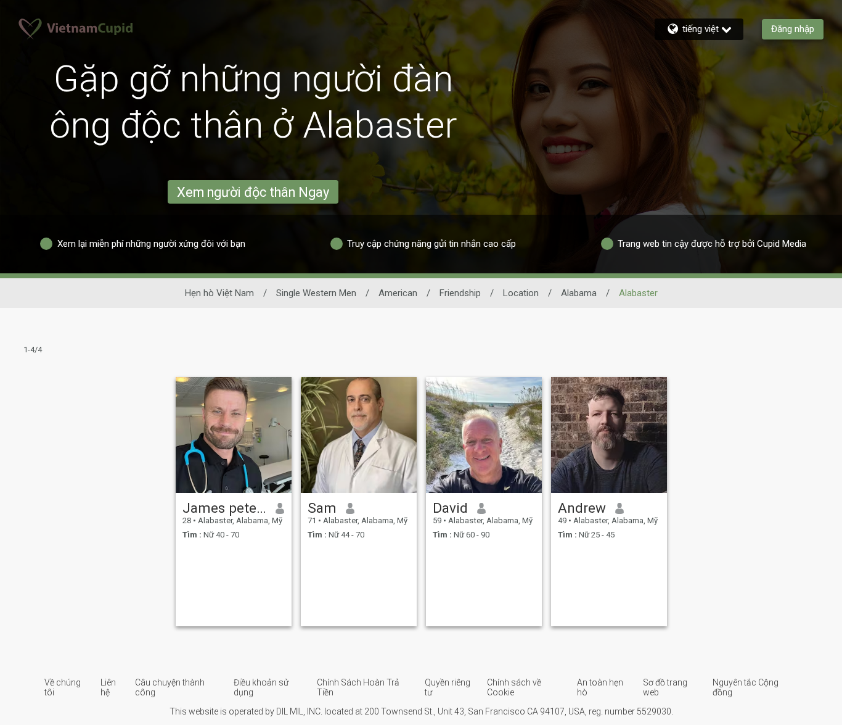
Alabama (579, 293)
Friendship (460, 293)
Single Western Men (316, 293)
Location (521, 293)
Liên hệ (108, 687)
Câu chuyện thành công (170, 687)
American (397, 293)
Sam (322, 508)
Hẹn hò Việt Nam (219, 293)
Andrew (582, 508)
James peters (224, 508)
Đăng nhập (792, 29)
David (450, 508)
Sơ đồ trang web (665, 687)
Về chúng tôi (62, 687)
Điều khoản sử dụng (261, 687)
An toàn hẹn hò (600, 687)
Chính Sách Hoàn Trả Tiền (358, 687)
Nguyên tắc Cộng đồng (746, 687)
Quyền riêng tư (447, 687)
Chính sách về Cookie (514, 687)
